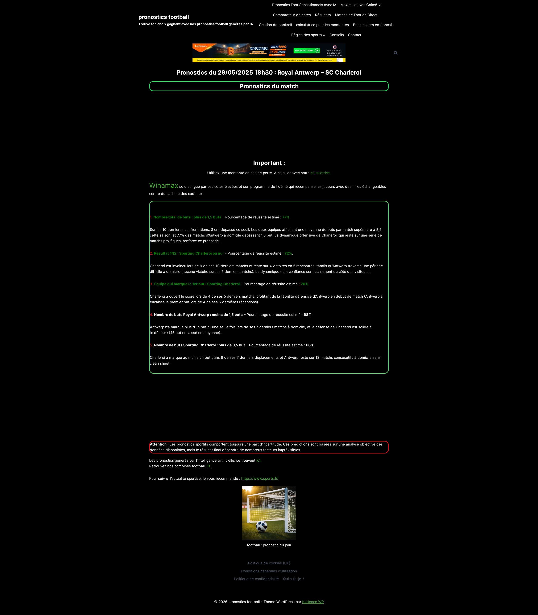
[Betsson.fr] (269, 52)
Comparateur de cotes (292, 15)
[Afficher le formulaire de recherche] (396, 53)
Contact (354, 35)
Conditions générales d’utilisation (269, 571)
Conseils (337, 35)
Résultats (323, 15)
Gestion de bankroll (275, 25)
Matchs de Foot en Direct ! (357, 15)
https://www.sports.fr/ (259, 478)
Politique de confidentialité (256, 579)
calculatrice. (321, 173)
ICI (208, 466)
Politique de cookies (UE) (269, 563)
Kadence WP (313, 602)
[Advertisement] (269, 124)
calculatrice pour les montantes (322, 25)
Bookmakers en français (373, 25)
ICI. (259, 460)
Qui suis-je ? (293, 579)
